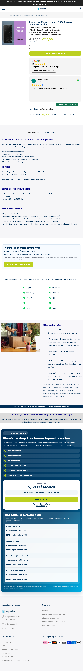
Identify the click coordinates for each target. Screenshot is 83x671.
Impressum (6, 653)
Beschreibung (33, 132)
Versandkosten (7, 642)
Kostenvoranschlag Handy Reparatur (15, 660)
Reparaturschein (48, 625)
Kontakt (45, 611)
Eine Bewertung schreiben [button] (44, 71)
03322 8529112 (10, 629)
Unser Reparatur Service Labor (53, 622)
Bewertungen (50, 132)
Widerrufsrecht (7, 657)
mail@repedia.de (11, 624)
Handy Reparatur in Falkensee (53, 614)
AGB (3, 646)
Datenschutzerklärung (10, 649)
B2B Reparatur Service (50, 618)
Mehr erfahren (41, 499)
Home (4, 15)
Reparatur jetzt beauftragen (18, 264)
